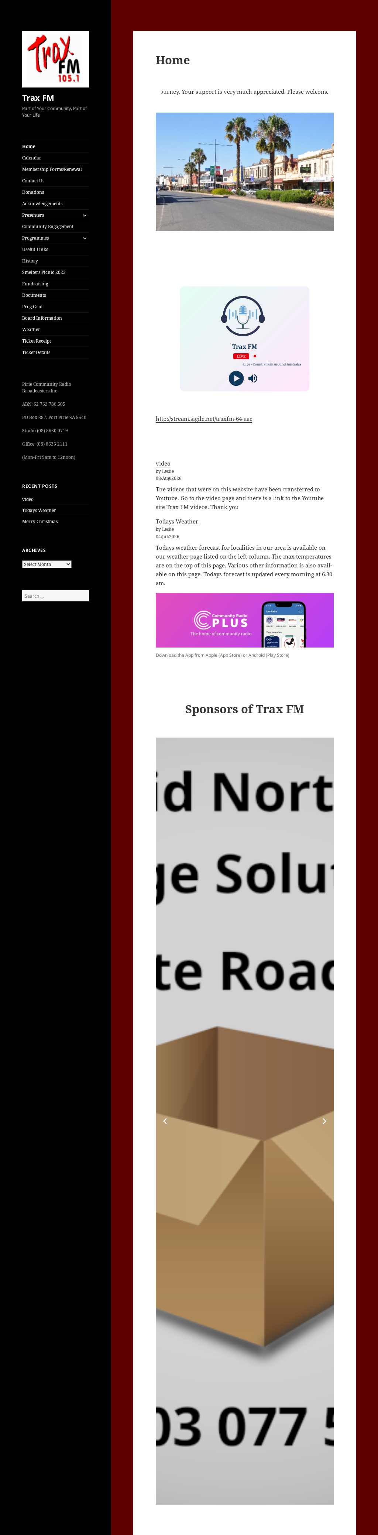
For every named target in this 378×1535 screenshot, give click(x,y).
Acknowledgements (42, 203)
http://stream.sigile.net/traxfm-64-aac (204, 418)
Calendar (31, 158)
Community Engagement (47, 226)
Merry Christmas (40, 521)
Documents (34, 295)
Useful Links (35, 249)
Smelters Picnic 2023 (44, 272)
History (30, 261)
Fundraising (35, 284)
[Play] (236, 378)
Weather (31, 329)
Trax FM (38, 97)
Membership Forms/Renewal (52, 169)
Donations (33, 192)
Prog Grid (32, 306)
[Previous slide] (165, 1121)
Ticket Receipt (36, 341)
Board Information (42, 318)
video (28, 499)
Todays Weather (39, 510)
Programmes (35, 238)
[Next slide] (324, 1121)
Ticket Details (36, 352)
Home (28, 146)
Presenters (33, 215)
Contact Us (33, 181)
